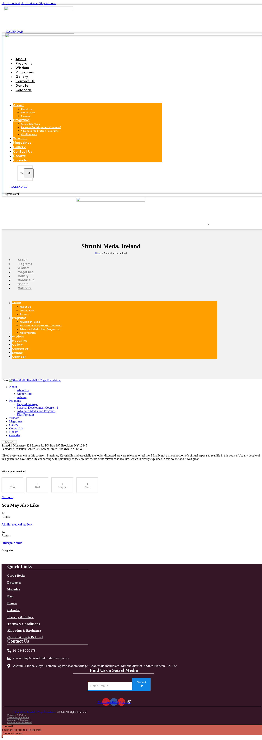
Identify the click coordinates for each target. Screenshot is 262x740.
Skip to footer (47, 3)
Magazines (25, 72)
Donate (22, 85)
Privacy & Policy (20, 617)
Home (98, 253)
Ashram (25, 116)
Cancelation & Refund (25, 637)
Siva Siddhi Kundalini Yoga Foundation (35, 712)
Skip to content (11, 3)
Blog (10, 596)
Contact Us (25, 81)
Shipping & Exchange (24, 630)
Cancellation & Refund (19, 722)
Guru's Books (16, 575)
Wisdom (22, 68)
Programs (24, 63)
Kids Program (29, 134)
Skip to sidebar (30, 3)
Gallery (22, 76)
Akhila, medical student (17, 524)
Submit (141, 682)
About (21, 59)
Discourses (14, 582)
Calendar (24, 90)
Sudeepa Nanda (12, 543)
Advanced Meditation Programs (40, 130)
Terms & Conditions (23, 624)
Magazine (13, 589)
